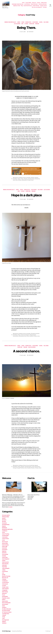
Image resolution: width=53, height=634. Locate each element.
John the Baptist (5, 568)
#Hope (19, 178)
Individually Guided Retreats (17, 4)
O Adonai (4, 579)
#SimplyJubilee (5, 516)
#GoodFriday (33, 333)
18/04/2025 (31, 199)
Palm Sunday (5, 591)
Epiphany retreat (16, 5)
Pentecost (4, 593)
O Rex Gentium (5, 588)
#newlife (31, 336)
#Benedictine (15, 177)
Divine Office (28, 22)
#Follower (33, 177)
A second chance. (26, 351)
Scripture (31, 23)
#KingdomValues (31, 178)
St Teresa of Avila (6, 610)
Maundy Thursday (6, 576)
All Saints (4, 519)
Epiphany (4, 551)
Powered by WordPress (17, 631)
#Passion (20, 180)
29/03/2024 (31, 355)
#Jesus (22, 178)
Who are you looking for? (37, 7)
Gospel (41, 22)
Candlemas (4, 530)
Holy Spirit (4, 565)
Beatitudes (4, 527)
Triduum (37, 23)
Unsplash (12, 398)
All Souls (4, 521)
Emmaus (45, 7)
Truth (3, 618)
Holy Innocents (5, 562)
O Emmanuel (5, 584)
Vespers (4, 621)
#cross (27, 465)
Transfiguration (5, 613)
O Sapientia (4, 590)
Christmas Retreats (43, 4)
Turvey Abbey (28, 2)
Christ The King (5, 533)
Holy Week (46, 22)
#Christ (24, 177)
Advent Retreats (34, 4)
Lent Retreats (27, 4)
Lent (22, 23)
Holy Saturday (5, 563)
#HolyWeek (15, 178)
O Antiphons (5, 580)
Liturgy (26, 23)
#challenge (20, 177)
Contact (38, 2)
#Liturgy (14, 467)
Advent (3, 518)
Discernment (5, 541)
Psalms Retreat (36, 5)
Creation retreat (43, 5)
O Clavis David (5, 582)
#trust (32, 180)
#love (17, 180)
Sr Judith (24, 31)
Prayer (3, 594)
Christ (18, 22)
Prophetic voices (6, 598)
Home (23, 2)
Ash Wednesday (5, 524)
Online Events (44, 2)
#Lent (14, 180)
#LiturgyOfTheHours (20, 467)
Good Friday (35, 22)
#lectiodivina (37, 178)
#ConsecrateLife (6, 515)
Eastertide (4, 548)
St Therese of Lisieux (6, 612)
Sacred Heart (5, 604)
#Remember (24, 180)
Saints (3, 605)
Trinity (3, 616)
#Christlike (28, 177)
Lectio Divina (17, 23)
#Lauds (33, 466)
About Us (34, 2)
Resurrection (5, 601)
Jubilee (3, 569)
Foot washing (5, 554)
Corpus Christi (5, 538)
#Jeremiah (23, 334)
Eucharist (4, 552)
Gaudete (4, 555)
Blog (22, 5)
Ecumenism (4, 549)
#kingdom (26, 178)
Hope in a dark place (26, 195)
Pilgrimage (8, 631)
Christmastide (5, 535)
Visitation (4, 623)
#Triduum (29, 180)
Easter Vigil (4, 546)
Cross (22, 22)
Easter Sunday (5, 544)
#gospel (36, 177)
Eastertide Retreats (28, 5)
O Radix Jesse (5, 587)
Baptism (4, 526)
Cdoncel (7, 398)
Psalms (3, 599)
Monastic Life (5, 577)
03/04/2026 (31, 31)
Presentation (5, 596)
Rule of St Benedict (6, 602)
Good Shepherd (5, 558)
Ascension (4, 523)
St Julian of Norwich (6, 609)
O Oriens (4, 585)
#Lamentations (16, 336)
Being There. (26, 28)
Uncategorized (32, 347)
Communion (5, 537)
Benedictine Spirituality (10, 22)
